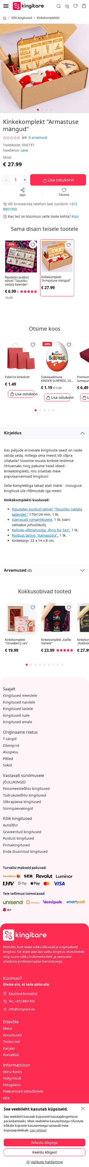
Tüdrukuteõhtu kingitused (24, 795)
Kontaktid (11, 1054)
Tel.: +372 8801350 (22, 1001)
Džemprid (11, 745)
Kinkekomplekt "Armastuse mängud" (56, 279)
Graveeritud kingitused (22, 831)
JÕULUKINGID (14, 782)
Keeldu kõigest (44, 1152)
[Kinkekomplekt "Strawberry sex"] (21, 619)
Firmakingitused (16, 845)
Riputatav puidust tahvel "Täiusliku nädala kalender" (17, 281)
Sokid (7, 765)
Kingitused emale (17, 721)
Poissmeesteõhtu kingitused (26, 788)
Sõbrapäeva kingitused (22, 801)
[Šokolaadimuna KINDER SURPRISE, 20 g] (57, 356)
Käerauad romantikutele (32, 519)
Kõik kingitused (21, 18)
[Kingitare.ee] (29, 5)
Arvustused (12, 1035)
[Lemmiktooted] (75, 6)
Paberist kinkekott (17, 377)
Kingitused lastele (18, 708)
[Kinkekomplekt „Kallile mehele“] (57, 619)
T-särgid (10, 738)
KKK (6, 1098)
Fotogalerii (12, 1084)
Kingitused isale (16, 715)
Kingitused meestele (20, 695)
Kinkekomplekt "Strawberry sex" (16, 641)
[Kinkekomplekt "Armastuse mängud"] (57, 256)
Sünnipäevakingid (18, 808)
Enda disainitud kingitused (25, 851)
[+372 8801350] (67, 5)
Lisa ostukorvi (60, 180)
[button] (84, 6)
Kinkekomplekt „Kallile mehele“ (56, 641)
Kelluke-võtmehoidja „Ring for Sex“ (40, 530)
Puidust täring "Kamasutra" (35, 535)
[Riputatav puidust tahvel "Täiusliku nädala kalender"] (21, 256)
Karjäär (9, 1048)
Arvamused (18, 570)
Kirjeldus (13, 433)
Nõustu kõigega (44, 1142)
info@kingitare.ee (22, 1009)
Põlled (8, 758)
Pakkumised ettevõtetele (23, 1091)
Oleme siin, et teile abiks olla (26, 984)
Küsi (75, 216)
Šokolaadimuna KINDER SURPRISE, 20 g (56, 379)
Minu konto (12, 1071)
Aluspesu (10, 752)
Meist (7, 1028)
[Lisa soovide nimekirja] (33, 245)
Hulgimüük (12, 1078)
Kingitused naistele (19, 702)
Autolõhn (10, 825)
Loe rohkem (38, 1130)
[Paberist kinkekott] (21, 356)
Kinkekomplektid (48, 18)
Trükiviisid (11, 1041)
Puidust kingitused (18, 838)
